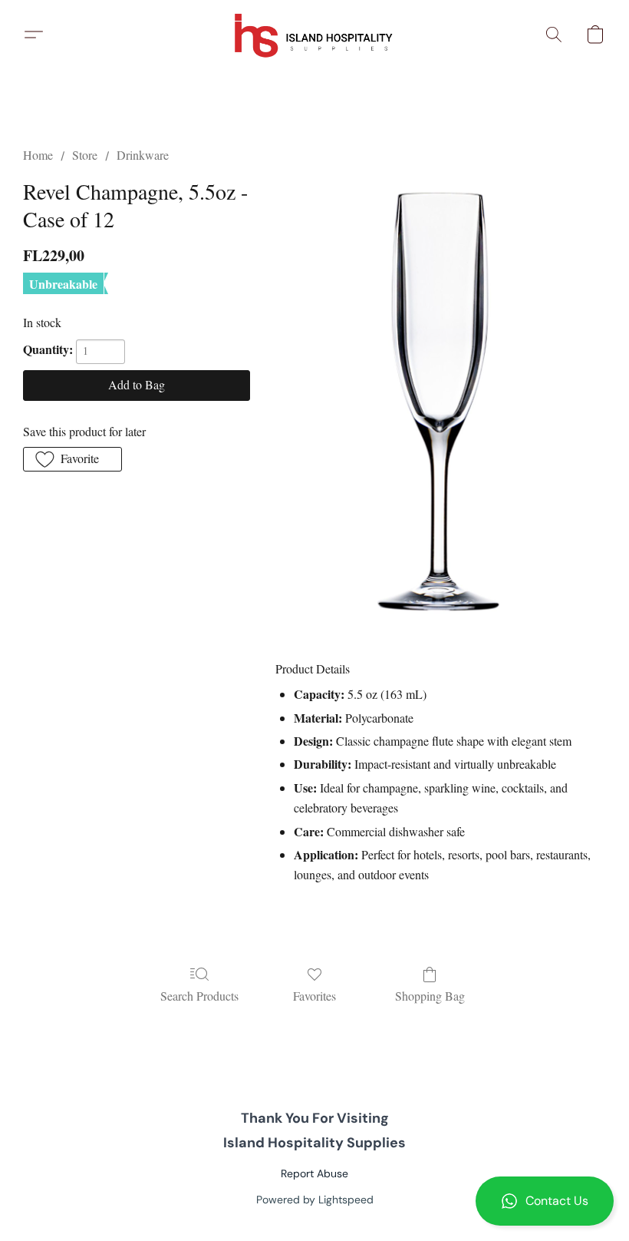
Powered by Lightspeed (315, 1199)
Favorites (314, 996)
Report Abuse (314, 1173)
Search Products (199, 996)
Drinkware (143, 155)
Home (38, 155)
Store (84, 155)
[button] (545, 1201)
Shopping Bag (430, 996)
